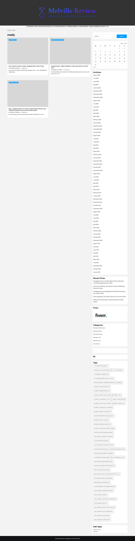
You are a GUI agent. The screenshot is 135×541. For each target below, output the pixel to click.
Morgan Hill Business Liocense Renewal (104, 465)
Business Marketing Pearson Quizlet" (103, 416)
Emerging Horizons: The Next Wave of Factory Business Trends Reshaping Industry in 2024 (108, 282)
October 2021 (97, 237)
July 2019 (95, 262)
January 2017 (96, 272)
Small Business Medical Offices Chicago (104, 507)
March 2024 (96, 151)
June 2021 (96, 250)
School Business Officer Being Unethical (104, 486)
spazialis (95, 531)
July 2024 (95, 139)
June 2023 (96, 180)
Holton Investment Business (101, 449)
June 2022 (96, 218)
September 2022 (97, 208)
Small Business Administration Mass (103, 490)
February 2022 (97, 231)
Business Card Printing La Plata (102, 399)
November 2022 (97, 202)
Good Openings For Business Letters (103, 445)
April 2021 (96, 256)
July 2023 (95, 177)
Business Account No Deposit (101, 386)
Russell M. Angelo (15, 68)
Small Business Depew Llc (100, 503)
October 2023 (97, 167)
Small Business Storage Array (102, 519)
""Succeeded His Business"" (101, 366)
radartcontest (97, 529)
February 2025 (97, 119)
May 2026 (95, 84)
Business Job (86, 26)
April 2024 (96, 148)
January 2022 (96, 234)
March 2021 (96, 259)
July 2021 (95, 247)
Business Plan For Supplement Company (104, 428)
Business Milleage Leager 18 (101, 420)
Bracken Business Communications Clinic (104, 382)
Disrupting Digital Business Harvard (103, 432)
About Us (104, 26)
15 (119, 55)
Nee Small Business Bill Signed (102, 470)
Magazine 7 (69, 538)
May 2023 (95, 183)
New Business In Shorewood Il (102, 482)
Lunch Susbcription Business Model (103, 461)
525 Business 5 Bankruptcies (101, 374)
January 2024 (96, 158)
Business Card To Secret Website (102, 403)
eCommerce (96, 26)
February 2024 (97, 154)
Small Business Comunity (100, 495)
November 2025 (97, 94)
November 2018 (97, 266)
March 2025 (96, 116)
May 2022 (95, 221)
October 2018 (97, 269)
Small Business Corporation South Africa (105, 499)
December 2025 (97, 91)
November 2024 (97, 129)
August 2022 (96, 212)
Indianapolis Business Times (118, 449)
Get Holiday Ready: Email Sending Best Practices (26, 66)
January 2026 (96, 88)
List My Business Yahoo (118, 457)
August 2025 (96, 100)
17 (95, 58)
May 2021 (95, 253)
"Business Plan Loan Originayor (102, 370)
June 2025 (96, 107)
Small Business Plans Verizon (101, 515)
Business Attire (64, 26)
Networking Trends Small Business (103, 478)
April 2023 (96, 186)
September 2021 (97, 240)
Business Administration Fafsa (102, 391)
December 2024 (97, 126)
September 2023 (97, 170)
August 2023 (96, 173)
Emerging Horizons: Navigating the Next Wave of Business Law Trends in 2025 (109, 292)
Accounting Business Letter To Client (103, 378)
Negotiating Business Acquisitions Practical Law (106, 474)
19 (105, 58)
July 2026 (95, 78)
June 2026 (96, 81)
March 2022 (96, 227)
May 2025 (95, 110)
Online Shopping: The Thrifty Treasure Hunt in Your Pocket (109, 296)
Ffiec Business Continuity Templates (103, 436)
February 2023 (97, 193)
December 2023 (97, 161)
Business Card (117, 395)
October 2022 (97, 205)
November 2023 (97, 164)
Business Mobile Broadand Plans (102, 424)
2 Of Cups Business (117, 370)
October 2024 (97, 132)
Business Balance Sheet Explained (102, 395)
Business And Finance (35, 26)
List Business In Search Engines (102, 457)
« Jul (94, 67)
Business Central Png (118, 403)
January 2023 (96, 196)
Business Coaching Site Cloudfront (103, 407)
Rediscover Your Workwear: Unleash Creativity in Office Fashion (108, 301)
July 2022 (95, 215)
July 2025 (95, 104)
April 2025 (96, 113)
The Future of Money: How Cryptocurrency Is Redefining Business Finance (109, 287)
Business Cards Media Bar (119, 399)
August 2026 (96, 75)
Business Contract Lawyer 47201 (102, 411)
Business (119, 382)
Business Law (76, 26)
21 (114, 58)
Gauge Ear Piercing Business (101, 440)
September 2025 (97, 97)
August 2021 (96, 243)
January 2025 (96, 123)
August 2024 (96, 135)
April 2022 (96, 224)
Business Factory (51, 26)
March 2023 (96, 189)
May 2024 (95, 145)
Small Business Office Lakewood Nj (103, 511)
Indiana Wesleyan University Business (103, 453)
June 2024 (96, 142)
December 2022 (97, 199)
